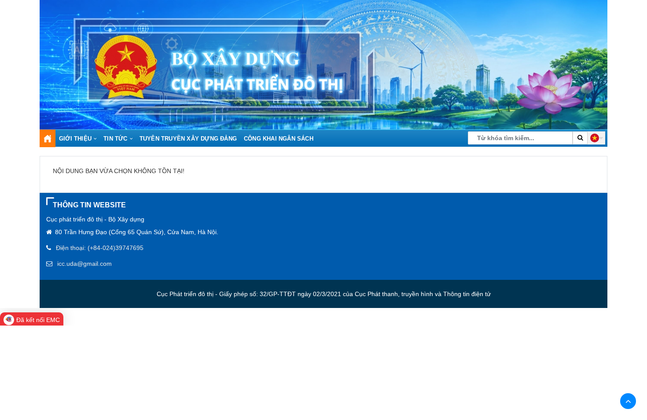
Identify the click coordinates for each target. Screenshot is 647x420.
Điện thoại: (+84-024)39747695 (99, 247)
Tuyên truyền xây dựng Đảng (188, 138)
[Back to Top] (628, 401)
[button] (596, 138)
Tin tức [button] (115, 138)
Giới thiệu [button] (75, 138)
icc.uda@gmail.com (84, 263)
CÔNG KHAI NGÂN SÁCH (278, 138)
